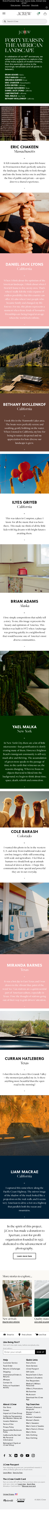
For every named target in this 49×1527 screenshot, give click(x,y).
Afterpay (6, 1379)
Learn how (22, 1484)
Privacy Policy (8, 1427)
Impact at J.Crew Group (12, 1413)
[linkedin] (16, 1455)
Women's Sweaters (34, 1417)
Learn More (7, 1473)
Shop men (26, 5)
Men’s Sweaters (32, 1423)
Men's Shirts (31, 1432)
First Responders (33, 1380)
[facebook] (4, 1455)
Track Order (8, 1366)
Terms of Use (8, 1424)
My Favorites (31, 1391)
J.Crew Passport (32, 1369)
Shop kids (34, 5)
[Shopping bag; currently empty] (45, 14)
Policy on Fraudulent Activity (11, 1386)
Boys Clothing (31, 1438)
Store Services (32, 1366)
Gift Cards (30, 1372)
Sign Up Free (18, 1473)
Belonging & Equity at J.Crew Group (12, 1444)
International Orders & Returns (12, 1376)
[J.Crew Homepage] (24, 13)
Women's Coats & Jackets (33, 1413)
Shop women (15, 5)
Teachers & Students (34, 1378)
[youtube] (27, 1455)
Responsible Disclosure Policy (12, 1431)
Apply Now (31, 1484)
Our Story (7, 1407)
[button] (38, 14)
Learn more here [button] (24, 1256)
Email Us (10, 1334)
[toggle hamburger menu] (4, 13)
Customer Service (10, 1363)
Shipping (6, 1372)
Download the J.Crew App (34, 1398)
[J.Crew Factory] (22, 1500)
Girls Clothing (31, 1435)
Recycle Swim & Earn (34, 1375)
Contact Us (7, 1382)
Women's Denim (32, 1420)
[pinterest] (22, 1455)
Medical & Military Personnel (33, 1384)
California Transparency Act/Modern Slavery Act (12, 1417)
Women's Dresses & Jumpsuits (34, 1408)
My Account (31, 1394)
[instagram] (33, 1455)
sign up (40, 1352)
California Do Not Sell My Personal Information (12, 1437)
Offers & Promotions (34, 1388)
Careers (6, 1410)
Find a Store (27, 1334)
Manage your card (29, 1486)
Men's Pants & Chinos (35, 1429)
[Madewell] (8, 1500)
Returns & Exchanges (11, 1369)
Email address (7, 1348)
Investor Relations (10, 1421)
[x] (10, 1455)
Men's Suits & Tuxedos (35, 1426)
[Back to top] (44, 1522)
